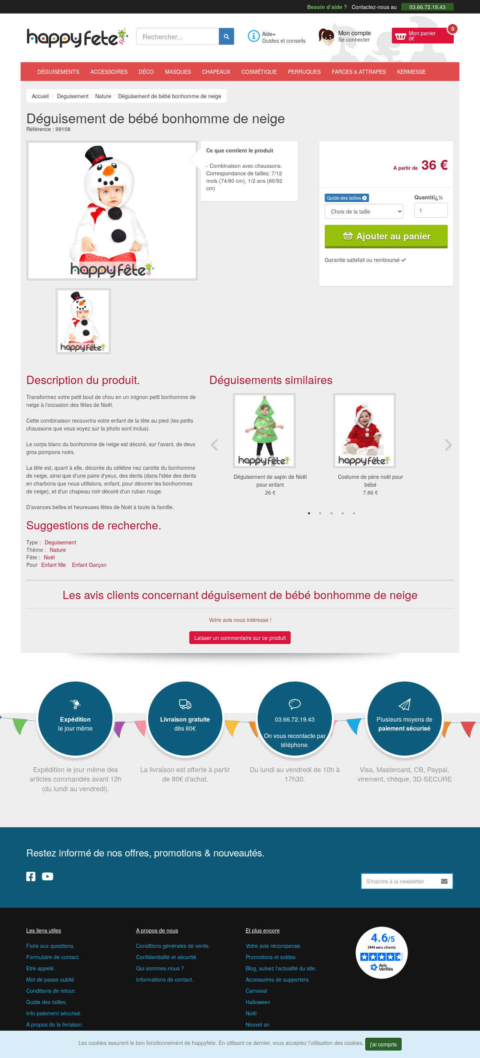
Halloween (258, 1002)
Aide (267, 33)
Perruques (304, 71)
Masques (178, 71)
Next (448, 444)
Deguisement (60, 542)
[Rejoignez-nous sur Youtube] (48, 876)
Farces (359, 71)
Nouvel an (258, 1024)
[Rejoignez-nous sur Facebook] (31, 876)
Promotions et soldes (271, 957)
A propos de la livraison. (54, 1024)
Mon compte (354, 35)
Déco (146, 71)
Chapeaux (216, 71)
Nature (58, 549)
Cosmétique (259, 71)
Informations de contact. (165, 979)
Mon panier (431, 35)
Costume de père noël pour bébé (370, 480)
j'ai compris (383, 1044)
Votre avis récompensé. (274, 945)
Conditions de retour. (51, 990)
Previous (215, 444)
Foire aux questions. (50, 945)
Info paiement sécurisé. (54, 1013)
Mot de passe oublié (50, 979)
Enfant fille (53, 564)
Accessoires (109, 71)
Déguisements (58, 71)
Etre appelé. (40, 968)
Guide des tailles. (46, 1002)
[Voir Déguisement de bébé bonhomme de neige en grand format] (112, 209)
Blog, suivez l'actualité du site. (281, 968)
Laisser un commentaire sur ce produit (240, 637)
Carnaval (256, 990)
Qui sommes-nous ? (160, 968)
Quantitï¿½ (428, 197)
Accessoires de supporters (277, 979)
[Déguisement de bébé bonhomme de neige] (83, 321)
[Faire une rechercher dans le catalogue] (226, 36)
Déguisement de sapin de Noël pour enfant (270, 480)
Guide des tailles (344, 197)
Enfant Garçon (89, 564)
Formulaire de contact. (53, 957)
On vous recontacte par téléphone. (295, 740)
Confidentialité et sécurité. (167, 957)
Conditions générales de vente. (173, 945)
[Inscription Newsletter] (444, 881)
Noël (49, 557)
